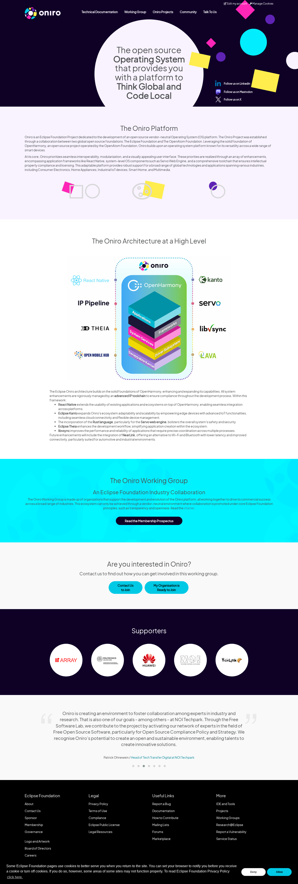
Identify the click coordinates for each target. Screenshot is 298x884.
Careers (30, 855)
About (29, 804)
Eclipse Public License (104, 825)
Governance (34, 832)
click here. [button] (15, 877)
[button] (133, 766)
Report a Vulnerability (231, 832)
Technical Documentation (100, 12)
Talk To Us (210, 12)
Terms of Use (98, 811)
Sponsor (31, 818)
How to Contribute (165, 818)
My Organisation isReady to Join (167, 587)
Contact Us (33, 811)
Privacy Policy (98, 804)
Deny (253, 872)
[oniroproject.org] (43, 13)
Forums (157, 832)
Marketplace (161, 839)
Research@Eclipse (229, 825)
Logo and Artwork (37, 841)
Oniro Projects (163, 12)
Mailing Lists (160, 825)
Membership (34, 825)
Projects (222, 811)
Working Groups (228, 818)
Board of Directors (38, 848)
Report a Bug (161, 804)
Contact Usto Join (126, 587)
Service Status (226, 839)
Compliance (97, 818)
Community (188, 12)
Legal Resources (100, 832)
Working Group (135, 12)
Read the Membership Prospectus (149, 521)
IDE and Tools (225, 804)
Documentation (163, 811)
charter (189, 508)
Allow (279, 872)
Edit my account (237, 3)
